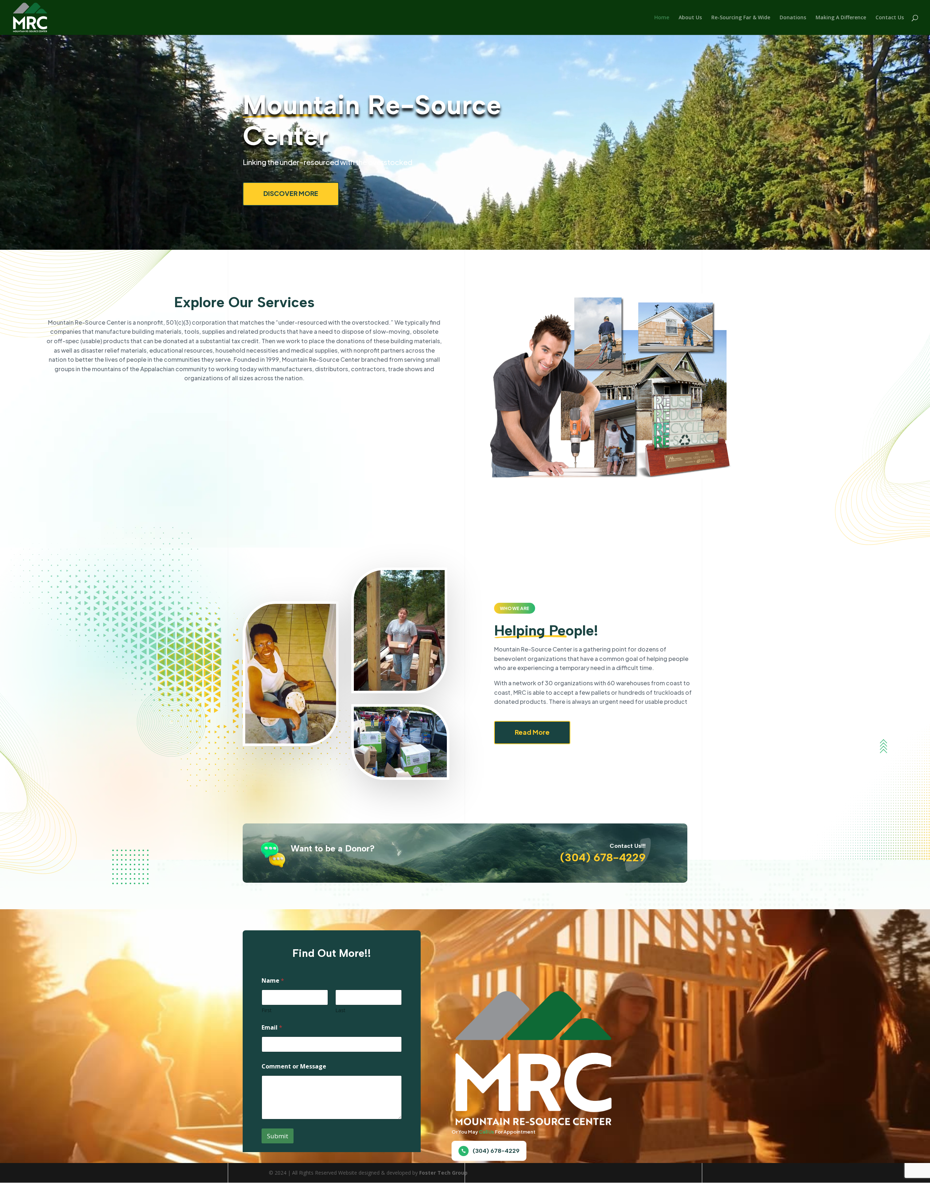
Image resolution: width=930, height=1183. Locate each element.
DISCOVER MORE (290, 193)
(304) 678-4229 (496, 1150)
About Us (690, 18)
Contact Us (890, 18)
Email (272, 1027)
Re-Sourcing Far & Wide (740, 18)
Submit (277, 1136)
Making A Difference (841, 18)
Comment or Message (294, 1066)
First (267, 1010)
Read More (532, 732)
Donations (793, 18)
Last (340, 1010)
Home (661, 18)
